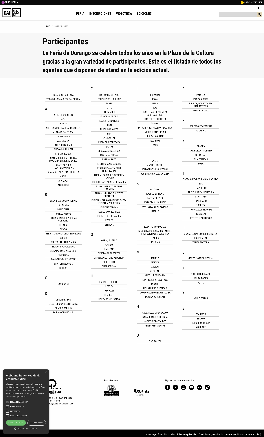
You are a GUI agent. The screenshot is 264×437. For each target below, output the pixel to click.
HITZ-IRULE (109, 295)
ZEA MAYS (201, 314)
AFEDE (63, 123)
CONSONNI (63, 283)
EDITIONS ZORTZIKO (109, 95)
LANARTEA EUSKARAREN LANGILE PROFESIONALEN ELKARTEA (155, 232)
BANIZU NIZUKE (63, 213)
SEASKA (201, 146)
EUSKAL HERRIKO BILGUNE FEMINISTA (109, 188)
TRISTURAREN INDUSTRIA (201, 192)
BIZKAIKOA (63, 255)
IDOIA (155, 99)
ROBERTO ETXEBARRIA (200, 126)
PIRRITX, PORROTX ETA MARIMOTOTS (201, 105)
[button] (7, 402)
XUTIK (201, 282)
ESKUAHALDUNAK (109, 155)
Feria (80, 13)
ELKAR (109, 125)
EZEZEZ (109, 220)
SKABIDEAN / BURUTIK (200, 150)
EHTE (109, 107)
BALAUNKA (63, 205)
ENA (109, 133)
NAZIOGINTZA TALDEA (155, 321)
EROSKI (109, 146)
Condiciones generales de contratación (217, 434)
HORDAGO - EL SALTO (109, 299)
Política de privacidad (186, 434)
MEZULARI (155, 271)
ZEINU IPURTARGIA (200, 322)
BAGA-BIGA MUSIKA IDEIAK (63, 200)
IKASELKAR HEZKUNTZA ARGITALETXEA (155, 113)
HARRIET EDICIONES (109, 282)
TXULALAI (201, 213)
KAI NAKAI (155, 189)
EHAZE (109, 103)
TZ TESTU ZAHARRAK (201, 218)
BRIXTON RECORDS (63, 263)
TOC (201, 183)
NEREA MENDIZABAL (155, 325)
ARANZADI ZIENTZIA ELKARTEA (63, 172)
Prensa (248, 2)
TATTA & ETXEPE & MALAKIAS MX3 (200, 179)
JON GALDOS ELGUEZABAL (155, 169)
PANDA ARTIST (200, 99)
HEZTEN (109, 286)
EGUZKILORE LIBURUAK (109, 99)
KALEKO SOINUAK (155, 193)
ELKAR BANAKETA (109, 129)
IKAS (155, 107)
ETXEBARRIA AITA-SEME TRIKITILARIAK (109, 169)
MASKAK (155, 266)
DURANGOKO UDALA (63, 312)
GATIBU (109, 244)
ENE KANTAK (109, 137)
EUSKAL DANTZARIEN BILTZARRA (109, 182)
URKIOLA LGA (200, 238)
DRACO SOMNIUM (63, 308)
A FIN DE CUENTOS (63, 115)
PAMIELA (200, 95)
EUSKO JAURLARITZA (109, 211)
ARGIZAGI (63, 180)
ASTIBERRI (63, 185)
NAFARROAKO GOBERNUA (155, 317)
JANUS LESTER (155, 165)
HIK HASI (109, 290)
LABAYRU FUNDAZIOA (155, 226)
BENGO (63, 229)
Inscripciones (100, 13)
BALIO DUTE (63, 209)
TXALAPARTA (200, 200)
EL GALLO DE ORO (109, 116)
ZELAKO (201, 318)
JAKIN (155, 160)
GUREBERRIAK (109, 266)
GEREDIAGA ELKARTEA (109, 253)
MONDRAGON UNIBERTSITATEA (154, 292)
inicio (47, 26)
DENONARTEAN (63, 299)
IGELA (155, 103)
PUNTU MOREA (11, 2)
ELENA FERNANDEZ (109, 120)
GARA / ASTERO (109, 240)
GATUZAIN (109, 249)
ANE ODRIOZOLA (63, 153)
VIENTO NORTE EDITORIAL (201, 258)
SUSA (201, 163)
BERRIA (63, 237)
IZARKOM (155, 140)
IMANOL (155, 123)
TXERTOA (200, 205)
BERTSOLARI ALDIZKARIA (63, 242)
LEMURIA (155, 238)
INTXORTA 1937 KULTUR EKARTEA (155, 127)
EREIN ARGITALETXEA (109, 142)
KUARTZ (155, 211)
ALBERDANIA (63, 136)
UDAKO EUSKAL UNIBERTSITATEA (200, 233)
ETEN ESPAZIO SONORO (109, 163)
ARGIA (63, 176)
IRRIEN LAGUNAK (155, 136)
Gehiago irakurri (19, 396)
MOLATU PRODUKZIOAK (155, 288)
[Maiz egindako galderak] (242, 2)
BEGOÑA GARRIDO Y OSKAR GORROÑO (63, 219)
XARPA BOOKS (201, 278)
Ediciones (144, 13)
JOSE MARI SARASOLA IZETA (155, 173)
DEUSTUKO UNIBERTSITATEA (63, 303)
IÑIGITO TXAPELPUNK (155, 132)
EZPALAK (109, 224)
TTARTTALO (201, 196)
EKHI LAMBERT (109, 112)
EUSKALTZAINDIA (109, 207)
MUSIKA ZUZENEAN (155, 296)
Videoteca (124, 13)
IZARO (155, 145)
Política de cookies (246, 434)
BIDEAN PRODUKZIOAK (63, 246)
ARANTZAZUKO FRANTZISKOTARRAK (63, 166)
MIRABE (155, 284)
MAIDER (155, 262)
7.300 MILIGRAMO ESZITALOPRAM (63, 99)
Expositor (257, 2)
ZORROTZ (201, 327)
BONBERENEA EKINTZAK (63, 259)
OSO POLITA (155, 341)
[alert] (26, 401)
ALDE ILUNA (63, 140)
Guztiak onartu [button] (16, 423)
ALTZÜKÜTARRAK (63, 145)
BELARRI (63, 225)
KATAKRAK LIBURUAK (155, 202)
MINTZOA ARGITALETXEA (155, 279)
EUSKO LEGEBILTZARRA (109, 216)
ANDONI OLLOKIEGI (63, 149)
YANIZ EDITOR (201, 298)
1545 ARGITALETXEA (63, 95)
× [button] (46, 372)
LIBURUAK (155, 242)
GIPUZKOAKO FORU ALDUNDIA (109, 257)
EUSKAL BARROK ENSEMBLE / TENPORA (109, 176)
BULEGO (63, 268)
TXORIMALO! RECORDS (200, 209)
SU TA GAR (200, 155)
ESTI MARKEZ (109, 159)
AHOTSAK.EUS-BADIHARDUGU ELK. (63, 128)
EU (260, 8)
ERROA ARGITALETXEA (109, 150)
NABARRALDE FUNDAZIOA (155, 312)
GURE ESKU (109, 262)
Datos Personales (166, 434)
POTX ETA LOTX (201, 110)
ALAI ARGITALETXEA (63, 132)
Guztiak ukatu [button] (36, 423)
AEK (63, 119)
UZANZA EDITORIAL (201, 242)
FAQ (259, 434)
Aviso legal (151, 434)
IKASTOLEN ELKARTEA (155, 119)
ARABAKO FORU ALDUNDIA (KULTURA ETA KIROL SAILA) (63, 159)
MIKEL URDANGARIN (155, 275)
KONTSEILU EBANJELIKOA (155, 206)
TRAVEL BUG (200, 188)
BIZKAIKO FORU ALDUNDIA (63, 250)
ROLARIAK (201, 130)
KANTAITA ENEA (155, 198)
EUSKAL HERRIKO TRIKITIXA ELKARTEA (109, 195)
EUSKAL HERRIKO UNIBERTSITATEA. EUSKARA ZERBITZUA (109, 202)
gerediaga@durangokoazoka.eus (58, 403)
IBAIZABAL (155, 95)
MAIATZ (155, 258)
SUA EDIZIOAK (201, 159)
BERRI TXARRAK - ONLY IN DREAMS (63, 233)
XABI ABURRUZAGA (200, 274)
